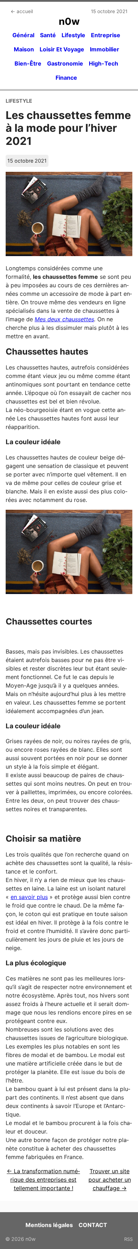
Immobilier (104, 49)
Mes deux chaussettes (64, 319)
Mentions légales (49, 1224)
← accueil (22, 11)
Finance (66, 77)
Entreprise (105, 35)
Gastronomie (65, 63)
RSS (128, 1239)
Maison (24, 49)
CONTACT (93, 1224)
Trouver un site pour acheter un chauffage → (109, 1180)
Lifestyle (73, 35)
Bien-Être (28, 63)
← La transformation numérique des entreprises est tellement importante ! (43, 1180)
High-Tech (103, 63)
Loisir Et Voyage (62, 49)
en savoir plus (29, 896)
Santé (48, 35)
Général (23, 35)
